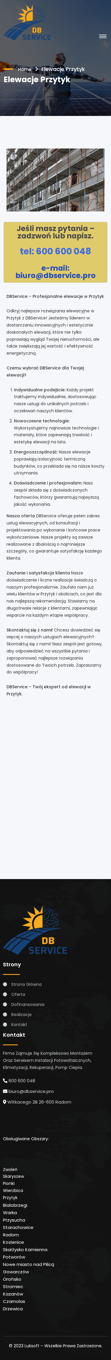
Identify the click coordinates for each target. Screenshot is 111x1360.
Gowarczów (16, 1272)
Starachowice (18, 1227)
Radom (11, 1235)
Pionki (9, 1183)
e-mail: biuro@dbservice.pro (55, 272)
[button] (101, 37)
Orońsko (12, 1279)
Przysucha (14, 1220)
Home (24, 69)
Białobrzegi (15, 1205)
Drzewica (13, 1309)
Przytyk (10, 1198)
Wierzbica (13, 1190)
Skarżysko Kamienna (25, 1249)
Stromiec (13, 1286)
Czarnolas (14, 1301)
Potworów (14, 1257)
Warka (10, 1212)
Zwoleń (10, 1169)
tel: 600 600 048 (55, 251)
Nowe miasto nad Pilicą (28, 1264)
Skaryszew (13, 1176)
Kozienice (13, 1242)
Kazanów (13, 1294)
